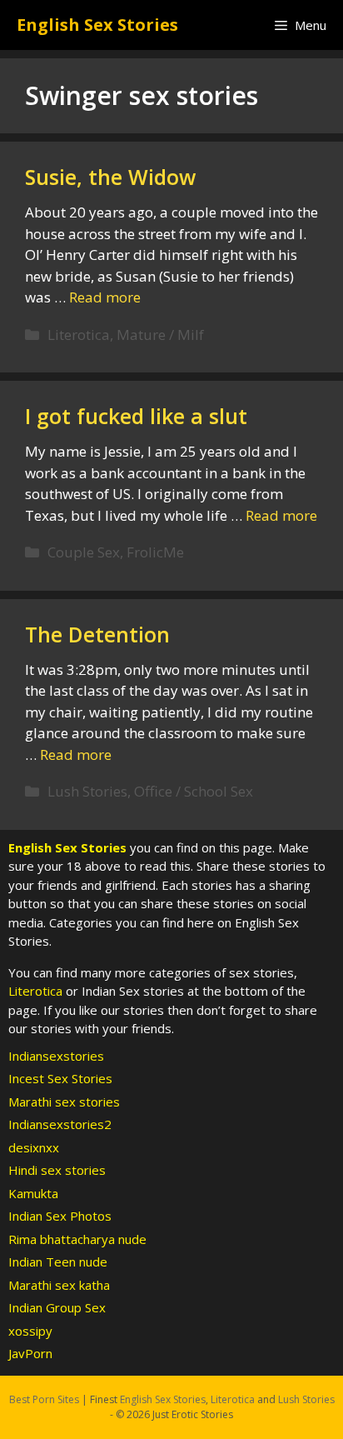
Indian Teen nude (57, 1261)
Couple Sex (83, 552)
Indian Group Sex (57, 1307)
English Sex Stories (97, 24)
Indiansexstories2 (60, 1124)
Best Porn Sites (44, 1399)
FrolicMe (155, 552)
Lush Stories (87, 791)
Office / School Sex (193, 791)
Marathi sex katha (59, 1285)
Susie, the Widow (110, 176)
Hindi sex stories (57, 1170)
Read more (105, 297)
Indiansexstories (56, 1055)
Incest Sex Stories (60, 1078)
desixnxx (33, 1147)
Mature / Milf (160, 334)
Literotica (78, 334)
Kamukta (33, 1193)
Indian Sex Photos (60, 1215)
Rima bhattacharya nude (77, 1239)
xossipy (30, 1330)
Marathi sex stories (64, 1101)
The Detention (97, 634)
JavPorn (30, 1353)
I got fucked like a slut (136, 416)
